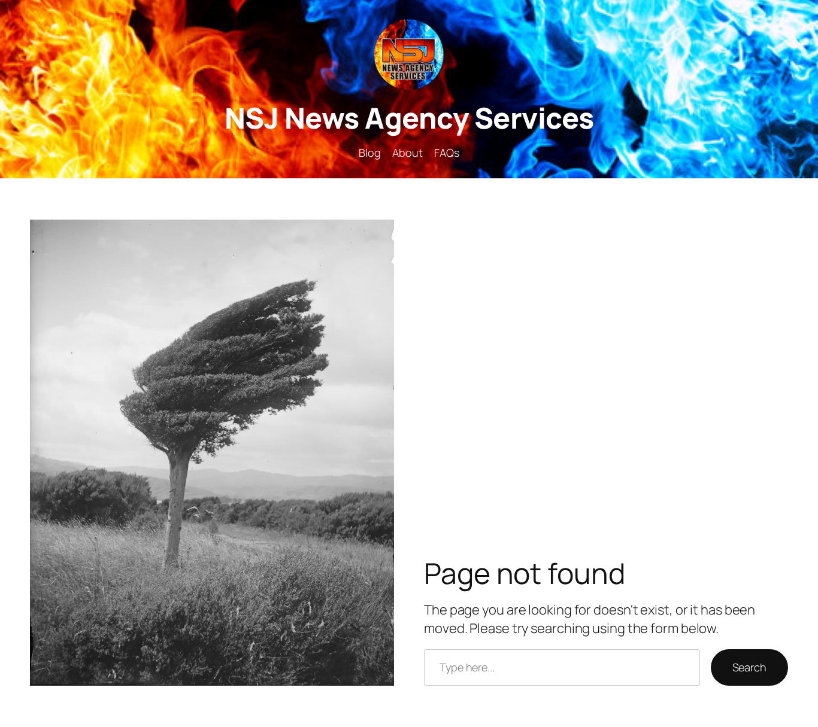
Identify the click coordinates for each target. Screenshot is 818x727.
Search (749, 667)
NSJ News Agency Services (409, 117)
